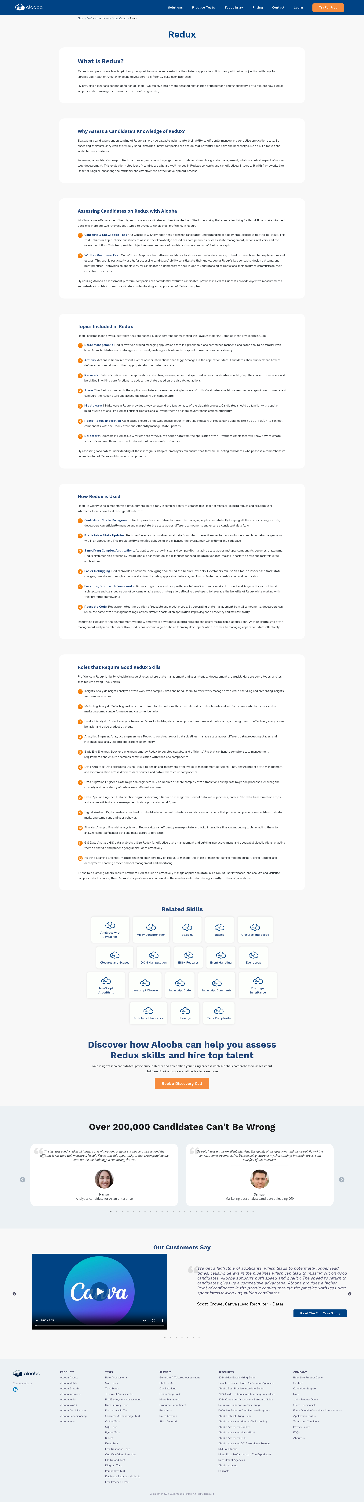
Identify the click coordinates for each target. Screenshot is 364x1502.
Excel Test (111, 1443)
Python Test (112, 1432)
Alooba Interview (70, 1394)
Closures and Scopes (114, 963)
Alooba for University (73, 1410)
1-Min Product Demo (305, 1399)
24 (242, 1211)
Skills (80, 18)
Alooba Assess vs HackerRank (236, 1432)
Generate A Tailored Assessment (179, 1377)
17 (202, 1211)
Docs (296, 1394)
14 (185, 1211)
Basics (219, 935)
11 (168, 1211)
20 (219, 1211)
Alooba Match (68, 1383)
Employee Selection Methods (122, 1476)
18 (207, 1211)
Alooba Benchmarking (73, 1416)
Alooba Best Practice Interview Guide (241, 1388)
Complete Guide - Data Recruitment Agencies (246, 1383)
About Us (299, 1438)
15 (190, 1211)
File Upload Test (115, 1460)
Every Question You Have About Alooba (317, 1410)
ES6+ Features (188, 963)
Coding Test (112, 1421)
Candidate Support (304, 1388)
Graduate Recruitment (172, 1405)
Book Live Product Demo (308, 1377)
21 (225, 1211)
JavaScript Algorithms (106, 990)
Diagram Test (113, 1465)
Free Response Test (117, 1449)
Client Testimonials (304, 1405)
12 (173, 1211)
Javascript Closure (145, 990)
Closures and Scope (255, 935)
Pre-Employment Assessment (123, 1399)
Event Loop (253, 963)
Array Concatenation (151, 935)
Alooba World (68, 1405)
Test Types (112, 1388)
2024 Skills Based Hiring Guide (237, 1377)
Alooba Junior (68, 1399)
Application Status (304, 1416)
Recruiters (165, 1410)
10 (162, 1211)
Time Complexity (219, 1018)
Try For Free (328, 7)
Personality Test (115, 1471)
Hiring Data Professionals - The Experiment (244, 1454)
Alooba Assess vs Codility (234, 1427)
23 (236, 1211)
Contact (298, 1383)
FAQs (296, 1432)
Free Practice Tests (117, 1482)
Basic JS (187, 935)
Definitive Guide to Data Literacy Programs (244, 1410)
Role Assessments (116, 1377)
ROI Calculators (227, 1449)
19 (213, 1211)
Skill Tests (111, 1383)
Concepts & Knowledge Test (122, 1416)
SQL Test (111, 1427)
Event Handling (221, 963)
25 (247, 1211)
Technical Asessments (119, 1394)
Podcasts (223, 1471)
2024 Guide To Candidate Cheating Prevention (246, 1394)
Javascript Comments (216, 990)
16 (196, 1211)
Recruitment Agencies (231, 1460)
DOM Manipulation (154, 963)
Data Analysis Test (116, 1410)
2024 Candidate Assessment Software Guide (245, 1399)
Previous (21, 1178)
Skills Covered (168, 1421)
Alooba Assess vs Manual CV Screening (242, 1421)
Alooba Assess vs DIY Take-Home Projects (244, 1443)
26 (253, 1211)
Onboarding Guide (170, 1394)
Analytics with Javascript (110, 935)
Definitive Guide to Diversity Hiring (239, 1405)
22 (230, 1211)
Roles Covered (168, 1416)
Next (340, 1178)
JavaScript (120, 18)
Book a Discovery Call (182, 1083)
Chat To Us (166, 1383)
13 (179, 1211)
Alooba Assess (69, 1377)
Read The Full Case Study (320, 1313)
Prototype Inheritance (148, 1018)
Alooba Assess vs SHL (232, 1438)
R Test (109, 1438)
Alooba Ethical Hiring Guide (235, 1416)
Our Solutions (167, 1388)
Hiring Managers (169, 1399)
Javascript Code (180, 990)
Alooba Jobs (67, 1421)
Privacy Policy (301, 1427)
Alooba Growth (69, 1388)
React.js (185, 1018)
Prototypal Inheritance (258, 990)
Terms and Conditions (306, 1421)
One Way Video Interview (120, 1454)
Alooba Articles (227, 1465)
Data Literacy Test (116, 1405)
